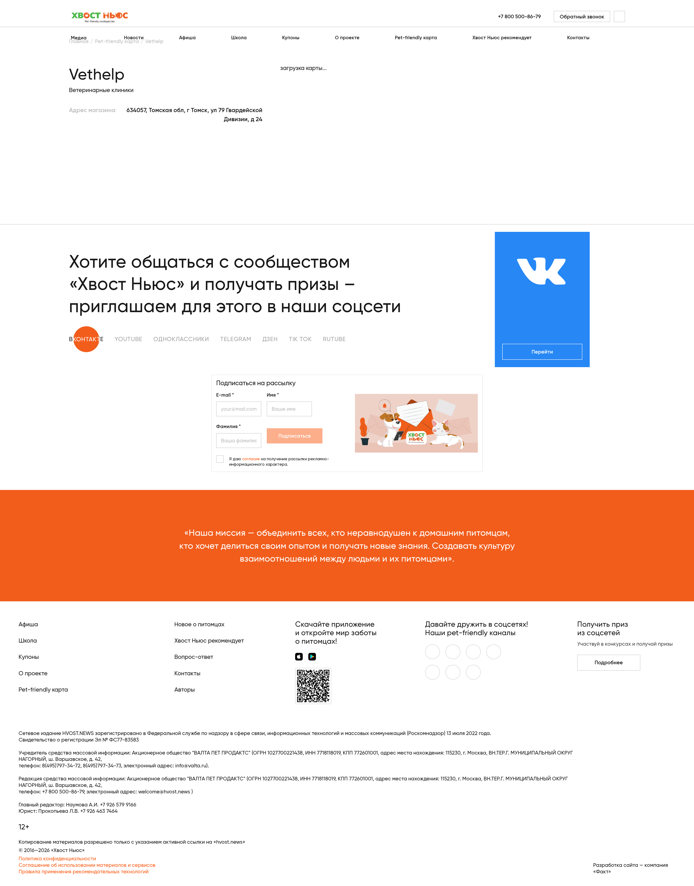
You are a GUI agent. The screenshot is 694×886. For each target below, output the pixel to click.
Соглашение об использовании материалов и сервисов (87, 865)
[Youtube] (452, 651)
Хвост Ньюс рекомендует (502, 38)
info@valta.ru (190, 765)
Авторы (184, 689)
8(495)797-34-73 (102, 765)
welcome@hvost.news (164, 792)
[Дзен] (432, 672)
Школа (239, 38)
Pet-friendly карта (416, 38)
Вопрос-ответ (193, 656)
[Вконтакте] (432, 651)
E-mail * (225, 395)
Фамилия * (228, 426)
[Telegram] (493, 651)
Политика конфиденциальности (57, 858)
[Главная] (100, 16)
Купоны (290, 38)
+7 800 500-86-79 (519, 16)
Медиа (79, 38)
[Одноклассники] (473, 651)
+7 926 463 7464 (99, 811)
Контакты (578, 38)
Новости (134, 38)
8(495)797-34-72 (61, 765)
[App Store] (299, 656)
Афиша (187, 38)
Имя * (273, 395)
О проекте (347, 38)
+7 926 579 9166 (118, 805)
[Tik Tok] (452, 672)
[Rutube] (473, 672)
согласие (251, 458)
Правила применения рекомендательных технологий (84, 871)
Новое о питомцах (199, 624)
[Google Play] (312, 656)
